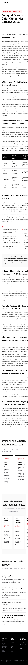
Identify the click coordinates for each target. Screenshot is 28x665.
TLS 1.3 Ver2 (22, 642)
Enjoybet (7, 3)
